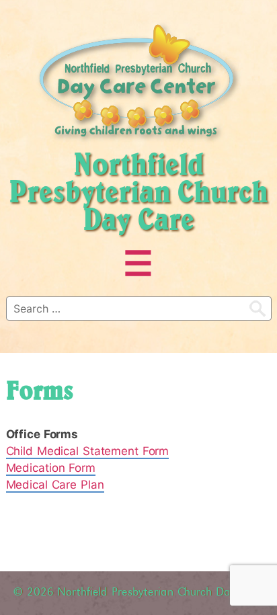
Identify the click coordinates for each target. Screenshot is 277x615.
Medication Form (51, 468)
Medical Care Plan (55, 484)
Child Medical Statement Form (87, 451)
